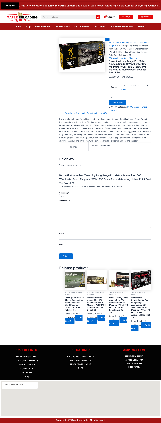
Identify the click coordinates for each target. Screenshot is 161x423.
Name (61, 233)
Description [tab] (70, 113)
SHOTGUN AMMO (82, 26)
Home (111, 42)
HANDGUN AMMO (43, 26)
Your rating (64, 193)
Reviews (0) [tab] (101, 113)
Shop (28, 26)
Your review (64, 201)
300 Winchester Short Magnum (123, 58)
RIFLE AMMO (100, 26)
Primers (142, 26)
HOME (18, 26)
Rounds (114, 87)
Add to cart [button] (74, 319)
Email (61, 244)
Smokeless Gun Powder (122, 26)
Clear (123, 89)
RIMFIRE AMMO (63, 26)
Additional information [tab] (86, 113)
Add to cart (117, 102)
